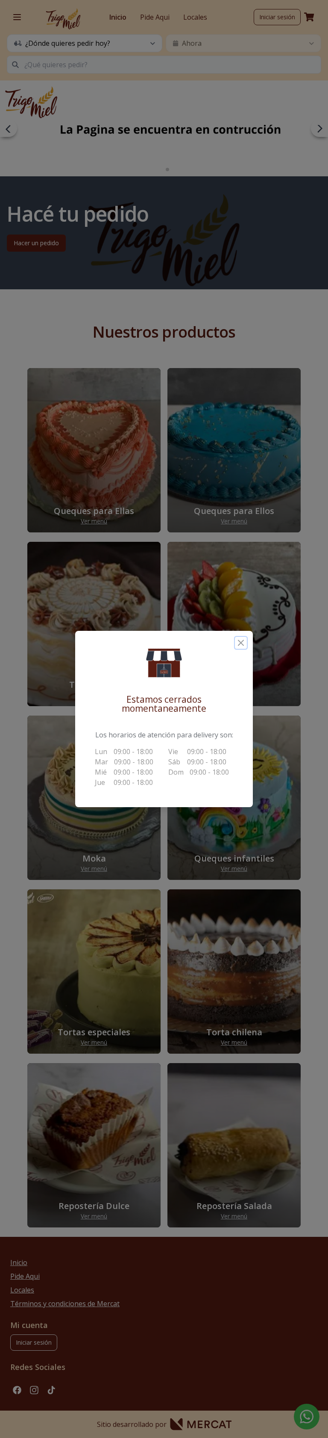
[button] (164, 663)
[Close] (241, 643)
